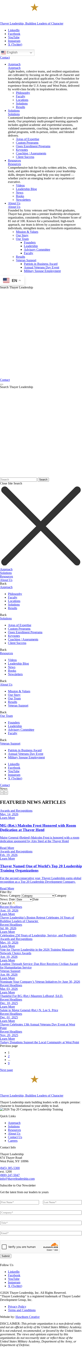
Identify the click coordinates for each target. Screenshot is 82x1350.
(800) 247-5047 (10, 1175)
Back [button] (3, 583)
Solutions (14, 114)
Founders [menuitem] (30, 242)
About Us (14, 206)
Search (43, 479)
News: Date (7, 899)
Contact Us (15, 1137)
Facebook (14, 33)
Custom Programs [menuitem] (27, 142)
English (12, 52)
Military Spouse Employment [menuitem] (42, 271)
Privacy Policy (17, 1306)
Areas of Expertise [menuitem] (27, 139)
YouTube (14, 37)
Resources (14, 164)
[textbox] (60, 895)
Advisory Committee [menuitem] (37, 249)
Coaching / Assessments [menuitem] (31, 153)
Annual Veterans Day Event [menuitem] (41, 267)
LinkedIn (14, 30)
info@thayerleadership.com (17, 1178)
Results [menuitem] (20, 107)
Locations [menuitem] (22, 100)
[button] (41, 569)
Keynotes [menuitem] (22, 149)
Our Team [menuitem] (22, 239)
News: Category (10, 895)
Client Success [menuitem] (25, 157)
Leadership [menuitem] (31, 246)
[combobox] (60, 895)
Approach (14, 67)
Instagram (14, 41)
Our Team (14, 698)
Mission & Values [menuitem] (27, 231)
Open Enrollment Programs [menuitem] (33, 146)
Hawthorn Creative (28, 1317)
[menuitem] (14, 64)
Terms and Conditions (22, 1310)
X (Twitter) (15, 44)
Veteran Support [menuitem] (26, 260)
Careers (13, 1140)
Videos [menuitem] (20, 185)
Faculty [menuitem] (20, 96)
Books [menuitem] (20, 196)
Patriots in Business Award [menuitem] (41, 263)
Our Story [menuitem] (22, 235)
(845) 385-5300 (10, 1168)
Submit (6, 1256)
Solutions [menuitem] (22, 103)
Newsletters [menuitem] (23, 199)
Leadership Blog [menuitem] (26, 189)
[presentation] (2, 793)
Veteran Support (18, 705)
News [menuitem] (19, 192)
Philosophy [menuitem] (23, 92)
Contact (5, 57)
